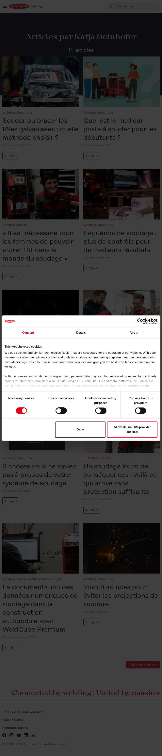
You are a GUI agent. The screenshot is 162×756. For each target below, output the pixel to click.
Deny (80, 429)
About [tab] (134, 332)
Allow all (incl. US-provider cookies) (132, 429)
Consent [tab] (28, 332)
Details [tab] (81, 332)
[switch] (61, 411)
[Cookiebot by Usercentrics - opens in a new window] (140, 321)
